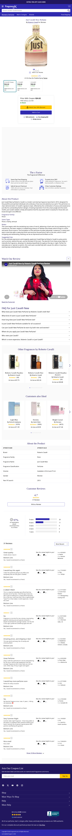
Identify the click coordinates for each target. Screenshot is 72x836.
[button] (10, 86)
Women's (8, 15)
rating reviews (19, 812)
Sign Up (65, 776)
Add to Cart (36, 112)
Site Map (42, 825)
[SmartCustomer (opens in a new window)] (17, 817)
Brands (31, 15)
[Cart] (69, 6)
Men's (22, 15)
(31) (39, 76)
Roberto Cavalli (33, 22)
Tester (45, 78)
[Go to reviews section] (34, 76)
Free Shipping (65, 15)
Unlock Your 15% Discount (37, 107)
